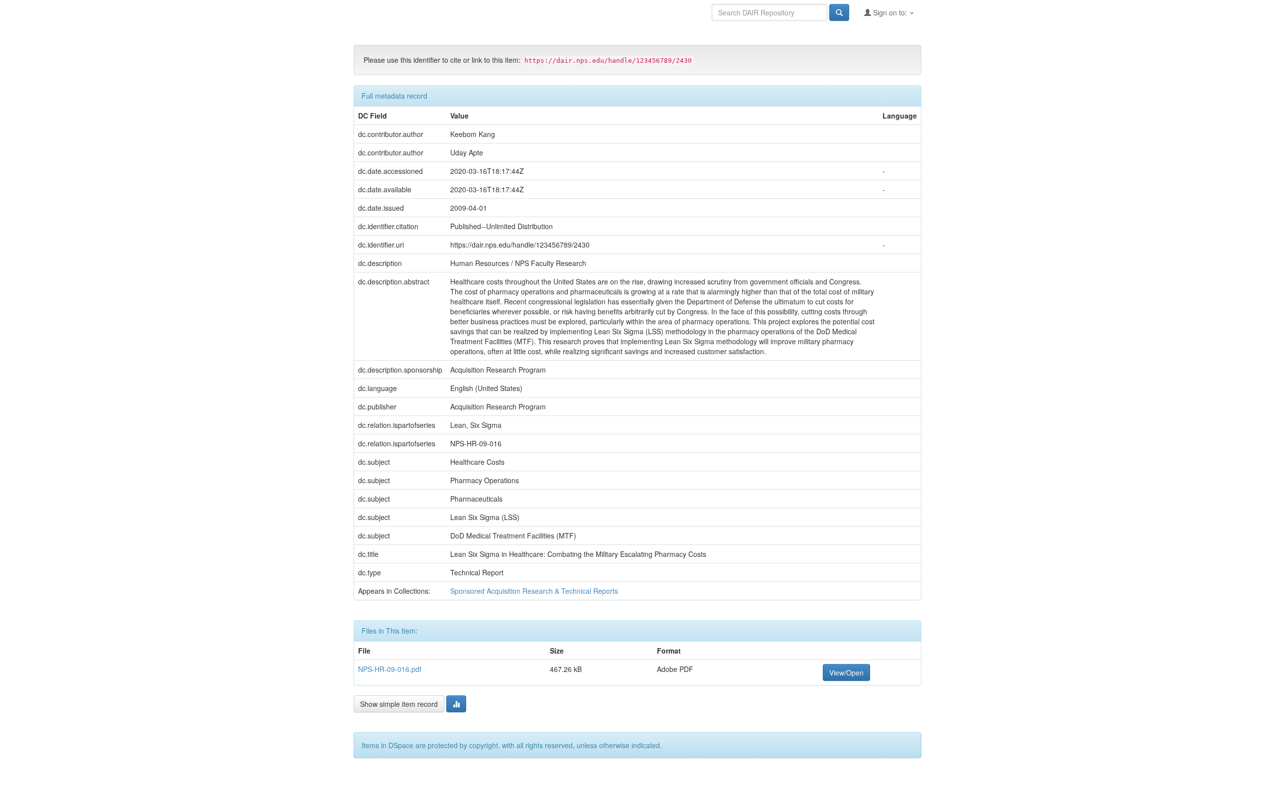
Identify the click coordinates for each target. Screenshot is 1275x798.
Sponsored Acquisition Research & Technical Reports (534, 591)
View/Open (846, 672)
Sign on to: (890, 12)
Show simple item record (399, 704)
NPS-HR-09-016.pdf (389, 669)
